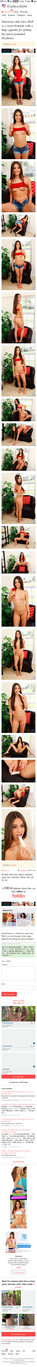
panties (4, 877)
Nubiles (18, 895)
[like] (2, 870)
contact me (24, 1363)
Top (4, 15)
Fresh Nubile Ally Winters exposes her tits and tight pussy (18, 1104)
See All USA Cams (18, 1334)
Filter (16, 11)
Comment (5, 965)
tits (3, 880)
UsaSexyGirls (17, 6)
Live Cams (7, 11)
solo (32, 877)
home (15, 874)
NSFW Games (24, 1082)
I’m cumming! (18, 1272)
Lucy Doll (13, 44)
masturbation (28, 874)
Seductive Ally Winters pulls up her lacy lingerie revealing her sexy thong (16, 1131)
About (30, 15)
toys (6, 880)
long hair (21, 874)
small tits (23, 877)
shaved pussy (15, 877)
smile (28, 877)
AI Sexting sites (13, 1082)
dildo (11, 874)
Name (3, 984)
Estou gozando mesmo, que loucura (12, 1123)
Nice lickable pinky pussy (9, 1155)
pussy (8, 877)
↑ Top (33, 1351)
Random (22, 15)
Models (12, 15)
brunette (6, 874)
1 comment (23, 870)
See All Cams (18, 1076)
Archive (25, 11)
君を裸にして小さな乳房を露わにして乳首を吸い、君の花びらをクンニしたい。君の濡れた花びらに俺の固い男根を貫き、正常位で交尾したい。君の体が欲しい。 (18, 1109)
